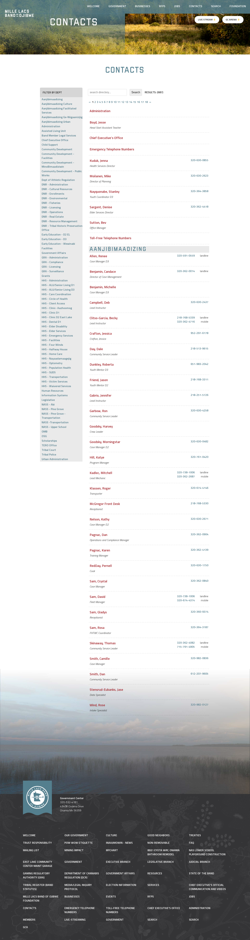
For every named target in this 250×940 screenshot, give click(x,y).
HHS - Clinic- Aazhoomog (57, 308)
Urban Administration (55, 459)
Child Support (50, 145)
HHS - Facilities (51, 340)
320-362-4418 (199, 207)
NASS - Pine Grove (53, 409)
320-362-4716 (186, 322)
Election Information (121, 885)
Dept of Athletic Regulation (58, 180)
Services (153, 885)
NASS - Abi (48, 404)
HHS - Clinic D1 (50, 312)
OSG (44, 436)
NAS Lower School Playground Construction (207, 852)
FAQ (191, 843)
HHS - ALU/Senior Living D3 (58, 290)
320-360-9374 (199, 612)
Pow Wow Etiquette (78, 843)
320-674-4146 (199, 488)
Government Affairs (54, 253)
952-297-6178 (199, 333)
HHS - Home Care (52, 354)
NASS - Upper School (54, 427)
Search (216, 6)
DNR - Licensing (51, 207)
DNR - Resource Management (59, 221)
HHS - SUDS (49, 372)
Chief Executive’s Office (163, 908)
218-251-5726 (199, 395)
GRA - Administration (55, 257)
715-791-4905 (186, 647)
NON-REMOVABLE (158, 843)
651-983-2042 (199, 364)
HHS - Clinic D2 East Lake (57, 317)
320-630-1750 (199, 565)
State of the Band (201, 873)
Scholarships (49, 441)
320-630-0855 (199, 160)
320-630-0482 (199, 441)
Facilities (47, 248)
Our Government (76, 835)
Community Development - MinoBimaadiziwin (58, 164)
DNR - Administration (55, 184)
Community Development (57, 149)
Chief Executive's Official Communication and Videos (207, 887)
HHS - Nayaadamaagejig (56, 358)
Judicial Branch (199, 862)
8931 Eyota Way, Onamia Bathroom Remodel (163, 852)
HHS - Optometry (52, 363)
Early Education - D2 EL (56, 234)
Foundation (238, 6)
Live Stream (205, 19)
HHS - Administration (55, 280)
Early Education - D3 (54, 239)
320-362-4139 (199, 550)
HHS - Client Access (53, 303)
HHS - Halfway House (54, 349)
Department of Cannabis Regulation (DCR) (81, 875)
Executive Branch (118, 862)
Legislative (48, 400)
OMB (44, 431)
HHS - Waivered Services (56, 386)
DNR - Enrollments (53, 194)
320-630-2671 (199, 519)
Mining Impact (74, 850)
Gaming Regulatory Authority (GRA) (36, 875)
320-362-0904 (199, 534)
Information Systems (55, 395)
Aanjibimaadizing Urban (56, 122)
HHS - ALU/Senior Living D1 (58, 285)
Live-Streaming (75, 920)
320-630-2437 (199, 302)
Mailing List (31, 850)
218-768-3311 (199, 379)
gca (25, 927)
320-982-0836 (199, 658)
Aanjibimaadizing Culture (57, 104)
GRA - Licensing (51, 267)
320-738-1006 (186, 472)
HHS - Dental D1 (51, 322)
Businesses (142, 6)
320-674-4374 (186, 600)
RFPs (162, 6)
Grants (46, 276)
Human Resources (52, 391)
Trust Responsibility (37, 843)
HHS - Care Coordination (56, 294)
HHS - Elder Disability (54, 326)
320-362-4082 (186, 643)
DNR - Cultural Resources (57, 189)
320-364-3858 (199, 191)
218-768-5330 (199, 503)
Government (73, 862)
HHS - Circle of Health (55, 299)
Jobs (177, 6)
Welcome (29, 835)
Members (29, 920)
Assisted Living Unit (54, 131)
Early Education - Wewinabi (58, 244)
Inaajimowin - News (119, 843)
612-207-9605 (199, 674)
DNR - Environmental (54, 198)
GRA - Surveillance (53, 271)
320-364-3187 (199, 627)
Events (111, 896)
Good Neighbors (158, 835)
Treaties (195, 835)
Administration (51, 126)
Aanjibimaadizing (52, 99)
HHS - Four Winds (52, 345)
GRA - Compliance (52, 262)
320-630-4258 (199, 410)
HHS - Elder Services (54, 331)
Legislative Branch (160, 862)
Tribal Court (49, 450)
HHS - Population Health (56, 368)
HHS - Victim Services (55, 381)
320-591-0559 (186, 256)
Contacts (195, 6)
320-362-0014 (186, 271)
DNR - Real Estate (53, 217)
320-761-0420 (199, 457)
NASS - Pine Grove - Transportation (53, 416)
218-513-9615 (199, 348)
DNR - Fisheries (51, 203)
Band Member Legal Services (59, 135)
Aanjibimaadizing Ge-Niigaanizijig (62, 117)
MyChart (112, 850)
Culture (111, 835)
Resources (154, 873)
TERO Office (49, 445)
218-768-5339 (186, 317)
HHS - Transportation (55, 377)
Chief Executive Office (55, 140)
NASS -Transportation (55, 422)
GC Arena (231, 19)
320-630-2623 (199, 176)
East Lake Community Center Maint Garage (37, 864)
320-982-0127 (199, 704)
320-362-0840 (199, 581)
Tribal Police (49, 454)
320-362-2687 (186, 476)
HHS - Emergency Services (57, 335)
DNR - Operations (52, 212)
